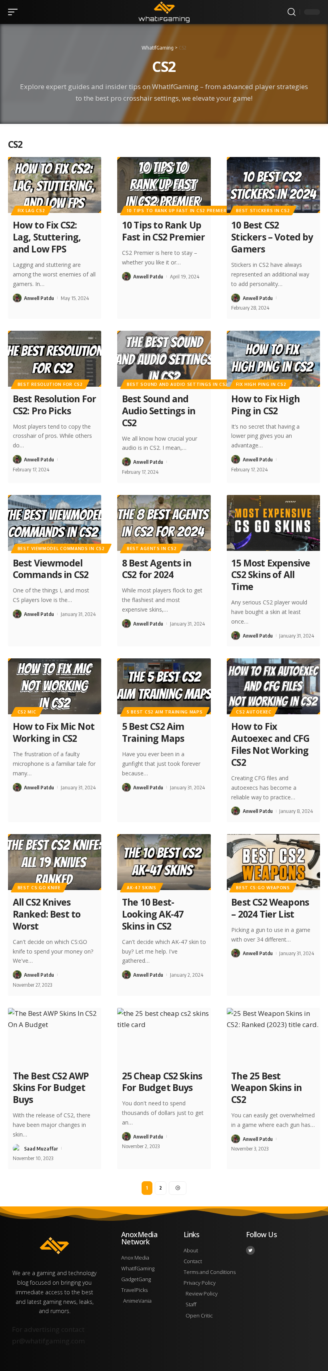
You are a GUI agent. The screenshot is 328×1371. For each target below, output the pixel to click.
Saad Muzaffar (41, 1148)
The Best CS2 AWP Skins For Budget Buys (51, 1087)
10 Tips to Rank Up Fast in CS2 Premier (163, 231)
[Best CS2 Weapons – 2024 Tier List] (273, 862)
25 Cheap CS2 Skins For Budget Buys (162, 1081)
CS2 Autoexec (253, 711)
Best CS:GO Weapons (263, 887)
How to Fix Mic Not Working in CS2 (53, 732)
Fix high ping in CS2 (261, 384)
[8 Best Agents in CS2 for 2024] (163, 523)
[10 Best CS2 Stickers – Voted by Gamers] (273, 185)
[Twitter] (250, 1250)
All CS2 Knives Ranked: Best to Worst (47, 914)
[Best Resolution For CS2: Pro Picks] (54, 359)
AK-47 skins (141, 887)
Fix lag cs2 (31, 210)
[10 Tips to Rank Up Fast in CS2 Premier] (163, 185)
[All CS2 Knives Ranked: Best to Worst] (54, 862)
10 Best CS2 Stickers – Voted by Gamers (272, 237)
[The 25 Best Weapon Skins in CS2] (273, 1036)
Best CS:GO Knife (39, 887)
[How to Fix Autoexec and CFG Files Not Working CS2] (273, 686)
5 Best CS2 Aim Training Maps (153, 732)
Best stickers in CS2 (263, 210)
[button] (15, 12)
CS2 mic (27, 711)
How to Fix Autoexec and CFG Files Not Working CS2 (270, 744)
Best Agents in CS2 (152, 548)
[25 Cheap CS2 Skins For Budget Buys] (163, 1036)
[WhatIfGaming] (164, 12)
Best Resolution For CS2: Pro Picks (54, 404)
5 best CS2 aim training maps (165, 711)
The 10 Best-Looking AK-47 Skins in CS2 (152, 914)
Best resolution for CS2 (50, 384)
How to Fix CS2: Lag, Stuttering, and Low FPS (47, 237)
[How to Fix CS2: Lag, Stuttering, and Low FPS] (54, 185)
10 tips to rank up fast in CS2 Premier (177, 210)
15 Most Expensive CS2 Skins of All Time (270, 574)
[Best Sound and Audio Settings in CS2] (163, 359)
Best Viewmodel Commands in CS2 (51, 568)
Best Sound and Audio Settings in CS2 (177, 384)
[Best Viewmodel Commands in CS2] (54, 523)
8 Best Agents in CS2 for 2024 (156, 568)
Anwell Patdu (39, 298)
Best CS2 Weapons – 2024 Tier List (270, 908)
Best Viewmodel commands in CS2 (61, 548)
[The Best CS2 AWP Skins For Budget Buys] (54, 1036)
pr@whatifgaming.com (48, 1340)
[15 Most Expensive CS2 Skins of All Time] (273, 523)
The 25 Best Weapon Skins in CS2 (266, 1087)
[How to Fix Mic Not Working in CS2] (54, 686)
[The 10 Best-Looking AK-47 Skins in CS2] (163, 862)
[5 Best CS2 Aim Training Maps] (163, 686)
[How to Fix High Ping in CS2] (273, 359)
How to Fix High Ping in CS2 (265, 404)
